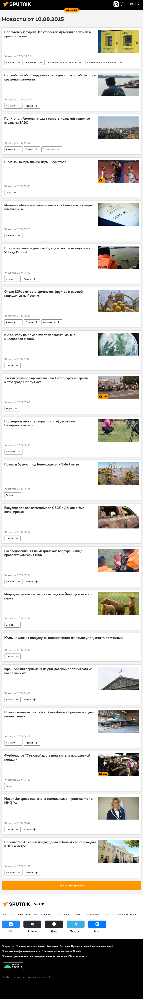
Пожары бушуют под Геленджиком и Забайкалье (41, 464)
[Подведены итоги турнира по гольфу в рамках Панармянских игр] (118, 430)
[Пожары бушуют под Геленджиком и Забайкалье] (118, 473)
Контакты (52, 946)
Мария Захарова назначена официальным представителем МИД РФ (49, 801)
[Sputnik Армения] (18, 7)
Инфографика (126, 914)
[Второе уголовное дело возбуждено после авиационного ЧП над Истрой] (118, 257)
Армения (10, 62)
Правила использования (30, 946)
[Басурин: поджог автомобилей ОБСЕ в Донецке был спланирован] (118, 517)
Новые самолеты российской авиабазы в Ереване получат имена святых (49, 714)
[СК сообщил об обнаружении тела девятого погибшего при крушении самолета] (118, 84)
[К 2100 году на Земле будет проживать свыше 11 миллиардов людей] (118, 344)
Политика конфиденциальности (21, 951)
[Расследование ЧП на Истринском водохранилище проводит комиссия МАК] (118, 560)
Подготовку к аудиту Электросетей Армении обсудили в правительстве (47, 34)
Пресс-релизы (80, 946)
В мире (29, 149)
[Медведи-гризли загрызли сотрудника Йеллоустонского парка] (118, 603)
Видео (9, 408)
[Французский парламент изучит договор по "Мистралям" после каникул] (118, 678)
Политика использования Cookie (61, 951)
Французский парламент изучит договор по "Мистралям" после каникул (48, 671)
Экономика (31, 62)
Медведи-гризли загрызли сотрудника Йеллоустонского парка (48, 596)
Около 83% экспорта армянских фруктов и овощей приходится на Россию (43, 294)
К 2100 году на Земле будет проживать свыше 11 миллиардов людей (41, 337)
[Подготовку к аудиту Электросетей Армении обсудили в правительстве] (118, 41)
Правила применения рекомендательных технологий (34, 956)
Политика (62, 914)
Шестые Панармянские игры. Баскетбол (35, 162)
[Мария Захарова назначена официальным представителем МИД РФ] (118, 808)
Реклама (64, 946)
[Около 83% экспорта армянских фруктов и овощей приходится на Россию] (118, 301)
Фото (8, 192)
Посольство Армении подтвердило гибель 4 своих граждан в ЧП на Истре (50, 844)
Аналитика (93, 914)
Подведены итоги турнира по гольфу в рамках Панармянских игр (40, 423)
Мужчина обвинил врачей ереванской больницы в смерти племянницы (48, 207)
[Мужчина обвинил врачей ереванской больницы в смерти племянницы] (118, 214)
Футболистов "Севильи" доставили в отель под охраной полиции (47, 757)
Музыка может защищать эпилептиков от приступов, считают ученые (63, 637)
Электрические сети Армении (102, 62)
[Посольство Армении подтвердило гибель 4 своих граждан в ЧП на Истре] (118, 851)
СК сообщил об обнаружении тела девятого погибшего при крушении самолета (50, 77)
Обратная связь (77, 956)
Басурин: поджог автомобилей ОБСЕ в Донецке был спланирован (44, 510)
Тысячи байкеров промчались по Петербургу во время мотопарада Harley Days (46, 380)
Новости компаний (101, 946)
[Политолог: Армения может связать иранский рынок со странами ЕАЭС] (118, 127)
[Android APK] (13, 966)
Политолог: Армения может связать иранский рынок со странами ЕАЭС (47, 120)
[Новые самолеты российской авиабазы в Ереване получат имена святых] (118, 721)
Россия (29, 105)
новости (8, 914)
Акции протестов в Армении (62, 62)
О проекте (8, 946)
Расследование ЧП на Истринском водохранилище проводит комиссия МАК (43, 553)
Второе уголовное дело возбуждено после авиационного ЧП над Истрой (48, 250)
